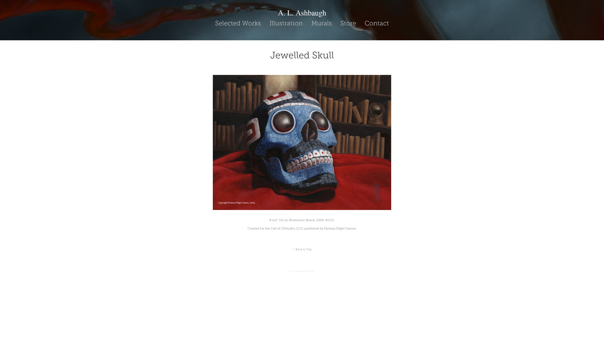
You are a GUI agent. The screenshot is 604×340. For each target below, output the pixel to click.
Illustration (286, 23)
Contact (377, 23)
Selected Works (238, 23)
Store (348, 23)
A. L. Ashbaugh (302, 12)
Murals (321, 23)
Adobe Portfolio (308, 271)
